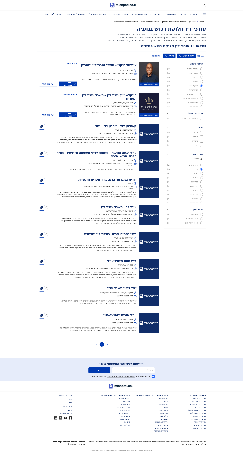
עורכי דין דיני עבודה (198, 404)
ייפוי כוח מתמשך (65, 395)
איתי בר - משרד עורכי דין (119, 207)
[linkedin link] (56, 418)
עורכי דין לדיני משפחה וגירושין (174, 22)
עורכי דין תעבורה (199, 401)
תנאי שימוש (67, 406)
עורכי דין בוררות (199, 416)
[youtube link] (65, 418)
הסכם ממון (163, 398)
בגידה (166, 407)
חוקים (70, 410)
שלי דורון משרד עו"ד (122, 288)
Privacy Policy (130, 450)
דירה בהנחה (172, 14)
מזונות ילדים (163, 425)
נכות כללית (125, 404)
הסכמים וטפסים (98, 14)
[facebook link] (70, 418)
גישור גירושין (163, 410)
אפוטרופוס (163, 419)
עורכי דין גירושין (199, 398)
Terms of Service (143, 450)
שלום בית (164, 416)
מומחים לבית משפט (76, 14)
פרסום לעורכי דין (53, 14)
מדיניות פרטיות (66, 414)
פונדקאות (164, 413)
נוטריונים (157, 14)
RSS (70, 403)
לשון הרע (126, 401)
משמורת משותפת (161, 431)
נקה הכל (156, 56)
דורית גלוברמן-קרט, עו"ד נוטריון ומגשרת (107, 179)
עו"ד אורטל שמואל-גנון (120, 315)
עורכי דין (192, 22)
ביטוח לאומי (125, 416)
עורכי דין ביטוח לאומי (197, 413)
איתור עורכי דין (190, 14)
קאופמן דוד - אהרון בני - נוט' (116, 126)
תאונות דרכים (124, 398)
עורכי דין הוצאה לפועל (197, 410)
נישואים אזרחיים (161, 428)
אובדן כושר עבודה (123, 407)
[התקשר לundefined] (42, 127)
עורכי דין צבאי (200, 407)
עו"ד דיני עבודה (200, 422)
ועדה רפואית (125, 410)
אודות (70, 399)
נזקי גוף (127, 422)
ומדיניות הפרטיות (115, 377)
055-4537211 (68, 115)
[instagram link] (60, 418)
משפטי (201, 22)
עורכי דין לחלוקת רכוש (150, 22)
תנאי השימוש (129, 377)
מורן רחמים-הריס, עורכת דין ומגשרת (110, 234)
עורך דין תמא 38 (199, 428)
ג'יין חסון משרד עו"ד (122, 261)
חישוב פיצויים (124, 413)
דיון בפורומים (141, 14)
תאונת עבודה (125, 419)
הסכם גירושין (163, 404)
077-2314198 (68, 84)
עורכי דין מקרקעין (198, 419)
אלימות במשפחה (161, 422)
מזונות (165, 401)
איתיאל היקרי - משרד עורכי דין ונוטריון (109, 65)
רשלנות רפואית (124, 425)
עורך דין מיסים (200, 425)
